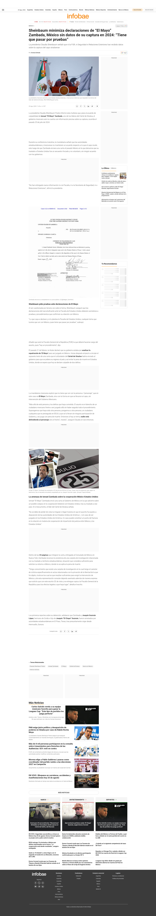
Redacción (78, 876)
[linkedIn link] (42, 886)
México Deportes (101, 10)
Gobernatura (120, 21)
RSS (59, 899)
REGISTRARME (137, 9)
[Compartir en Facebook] (80, 106)
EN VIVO (45, 21)
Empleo (78, 878)
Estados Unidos (39, 10)
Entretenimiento (112, 10)
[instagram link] (42, 883)
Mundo (81, 10)
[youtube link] (35, 886)
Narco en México (123, 10)
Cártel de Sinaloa (74, 666)
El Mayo (64, 666)
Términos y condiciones (118, 876)
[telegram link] (39, 886)
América (59, 876)
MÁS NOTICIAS (63, 793)
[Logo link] (78, 16)
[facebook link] (35, 883)
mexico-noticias (34, 669)
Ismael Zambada (53, 666)
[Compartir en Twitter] (84, 106)
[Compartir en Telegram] (92, 106)
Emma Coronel (90, 21)
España (54, 10)
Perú (65, 10)
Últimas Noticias (89, 10)
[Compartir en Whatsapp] (77, 106)
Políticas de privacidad (118, 878)
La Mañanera (112, 21)
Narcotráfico (59, 21)
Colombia (48, 10)
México (60, 10)
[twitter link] (39, 883)
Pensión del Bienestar (80, 21)
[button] (3, 10)
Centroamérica (73, 10)
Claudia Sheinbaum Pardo (37, 666)
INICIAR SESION (149, 9)
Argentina (30, 10)
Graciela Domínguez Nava (101, 21)
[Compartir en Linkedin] (88, 106)
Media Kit (98, 889)
